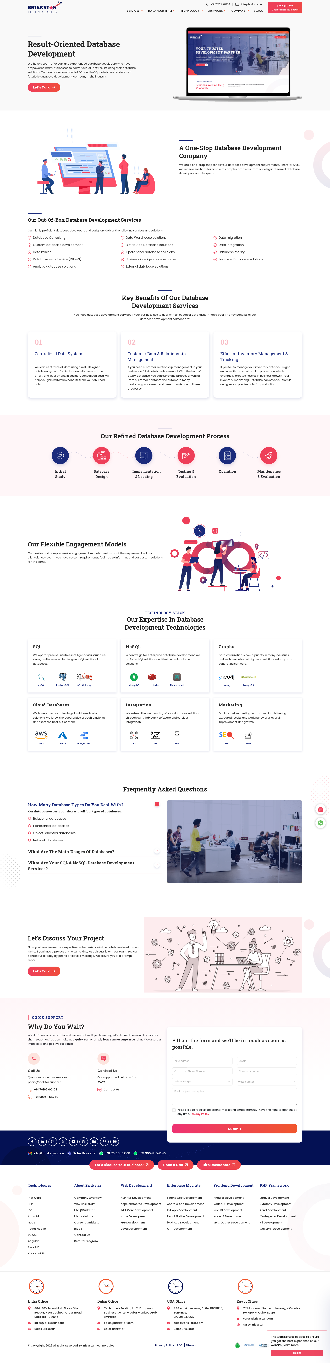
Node (31, 1223)
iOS (30, 1210)
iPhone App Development (184, 1198)
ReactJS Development (229, 1204)
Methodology (83, 1216)
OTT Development (179, 1229)
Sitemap (191, 1345)
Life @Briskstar (84, 1210)
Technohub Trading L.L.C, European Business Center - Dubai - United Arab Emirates (130, 1312)
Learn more (291, 1345)
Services (133, 11)
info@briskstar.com (252, 4)
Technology (190, 11)
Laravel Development (274, 1198)
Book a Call (173, 1164)
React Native (37, 1229)
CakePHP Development (276, 1229)
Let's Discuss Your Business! (119, 1164)
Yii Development (271, 1223)
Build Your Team (160, 11)
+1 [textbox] (175, 1071)
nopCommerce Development (141, 1204)
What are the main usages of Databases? (71, 851)
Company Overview (88, 1198)
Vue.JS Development (227, 1210)
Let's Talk (41, 87)
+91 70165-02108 (220, 4)
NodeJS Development (228, 1216)
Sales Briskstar (84, 1153)
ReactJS (34, 1247)
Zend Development (273, 1210)
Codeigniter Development (278, 1216)
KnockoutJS (36, 1253)
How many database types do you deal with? (75, 804)
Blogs (258, 11)
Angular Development (228, 1198)
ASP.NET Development (136, 1198)
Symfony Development (276, 1204)
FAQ (180, 1345)
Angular (33, 1241)
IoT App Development (182, 1210)
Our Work (215, 11)
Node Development (134, 1216)
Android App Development (185, 1204)
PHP (30, 1204)
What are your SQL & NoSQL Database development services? (81, 865)
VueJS (32, 1235)
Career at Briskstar (87, 1223)
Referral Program (86, 1241)
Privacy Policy (199, 1114)
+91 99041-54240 (152, 1153)
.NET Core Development (137, 1210)
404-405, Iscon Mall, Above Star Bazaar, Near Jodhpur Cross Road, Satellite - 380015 (58, 1312)
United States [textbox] (246, 1081)
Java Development (134, 1229)
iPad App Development (183, 1223)
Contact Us (82, 1235)
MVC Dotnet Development (231, 1223)
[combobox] (179, 1071)
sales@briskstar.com (49, 1323)
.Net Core (34, 1198)
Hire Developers (216, 1164)
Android (33, 1216)
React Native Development (185, 1216)
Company (238, 11)
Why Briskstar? (84, 1204)
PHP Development (133, 1223)
